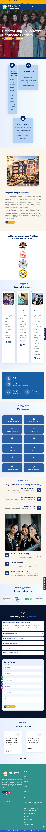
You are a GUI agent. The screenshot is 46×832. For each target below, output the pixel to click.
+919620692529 (28, 819)
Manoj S (8, 748)
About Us (26, 778)
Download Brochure (44, 583)
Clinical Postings (34, 431)
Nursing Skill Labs (33, 421)
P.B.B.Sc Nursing (6, 801)
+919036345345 (28, 816)
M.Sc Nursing (5, 804)
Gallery (25, 786)
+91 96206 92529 (14, 3)
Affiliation (26, 783)
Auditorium (33, 440)
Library (12, 440)
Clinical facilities (23, 124)
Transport (12, 450)
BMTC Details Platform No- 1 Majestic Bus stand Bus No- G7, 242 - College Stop (31, 809)
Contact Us (20, 38)
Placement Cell (28, 71)
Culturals (12, 460)
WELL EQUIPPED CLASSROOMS (12, 421)
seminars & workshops (33, 469)
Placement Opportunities (12, 431)
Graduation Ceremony (12, 469)
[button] (20, 758)
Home (25, 776)
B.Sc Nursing (5, 799)
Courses (26, 781)
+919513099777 (6, 3)
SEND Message (10, 706)
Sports (34, 450)
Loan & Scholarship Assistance (14, 73)
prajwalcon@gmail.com (27, 3)
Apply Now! (8, 38)
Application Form (44, 333)
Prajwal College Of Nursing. (23, 830)
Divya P (30, 748)
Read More (11, 222)
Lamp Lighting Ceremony (34, 460)
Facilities (26, 789)
